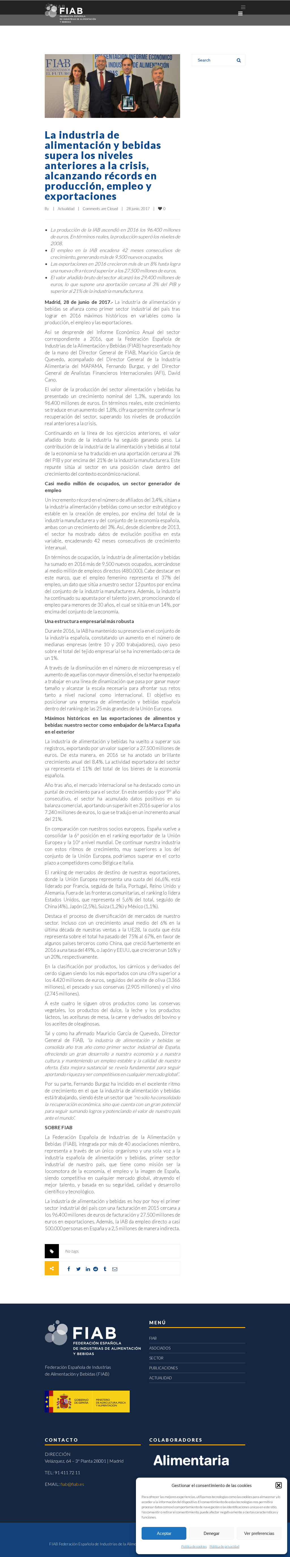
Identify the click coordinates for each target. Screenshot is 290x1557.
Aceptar (164, 1533)
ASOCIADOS (159, 1348)
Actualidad (66, 208)
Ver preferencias (259, 1533)
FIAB (153, 1338)
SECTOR (156, 1358)
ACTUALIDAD (160, 1378)
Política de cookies (194, 1546)
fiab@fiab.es (72, 1484)
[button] (279, 1485)
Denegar (211, 1533)
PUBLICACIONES (163, 1368)
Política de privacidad (224, 1546)
